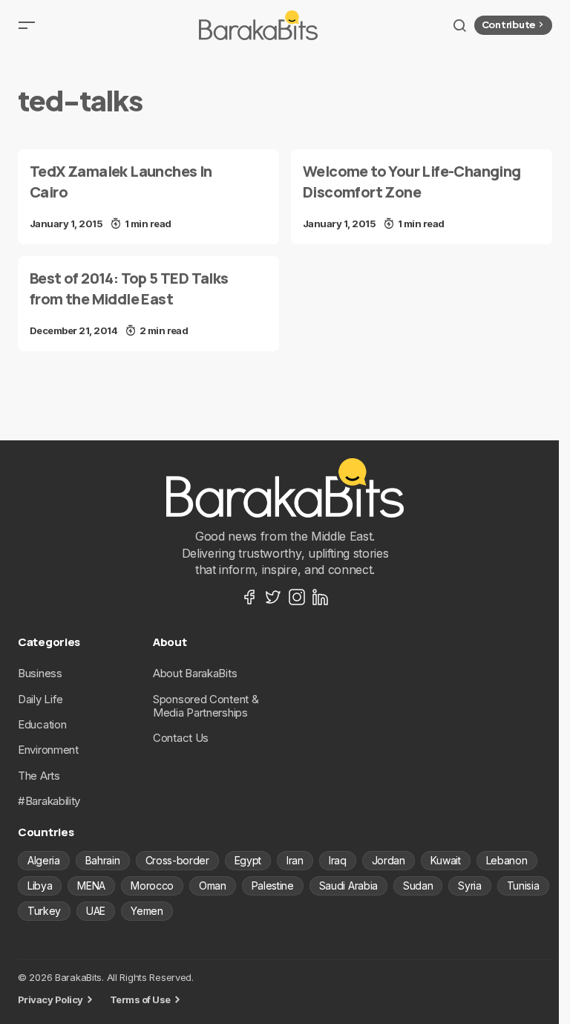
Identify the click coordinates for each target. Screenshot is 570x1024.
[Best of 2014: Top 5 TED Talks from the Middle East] (148, 303)
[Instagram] (297, 597)
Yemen (147, 910)
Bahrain (102, 860)
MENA (91, 885)
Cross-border (177, 860)
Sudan (418, 885)
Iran (295, 860)
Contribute (509, 24)
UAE (95, 910)
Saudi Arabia (348, 885)
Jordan (388, 860)
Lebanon (507, 860)
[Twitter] (273, 597)
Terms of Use (140, 999)
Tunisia (523, 885)
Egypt (248, 860)
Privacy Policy (50, 999)
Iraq (338, 860)
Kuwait (445, 860)
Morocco (152, 885)
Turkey (44, 910)
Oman (212, 885)
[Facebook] (249, 597)
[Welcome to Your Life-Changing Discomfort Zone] (421, 196)
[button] (27, 25)
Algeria (43, 860)
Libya (39, 885)
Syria (469, 885)
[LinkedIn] (320, 597)
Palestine (273, 885)
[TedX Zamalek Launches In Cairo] (148, 196)
